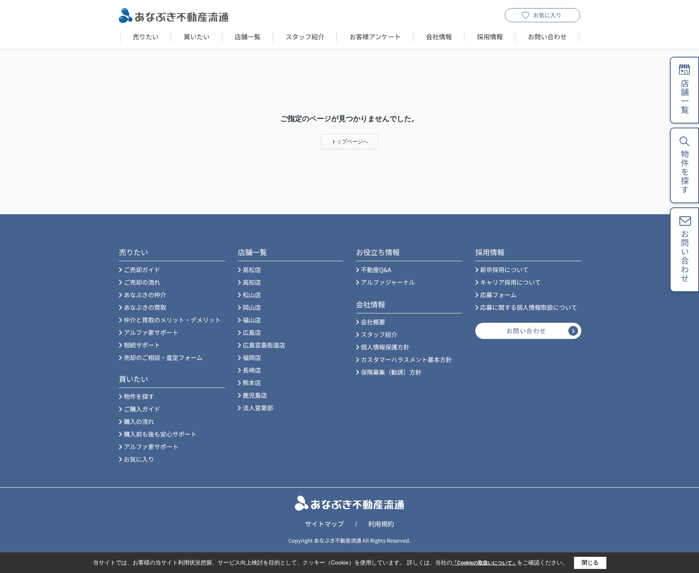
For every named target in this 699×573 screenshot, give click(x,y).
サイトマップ (324, 523)
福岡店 (252, 357)
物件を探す (139, 396)
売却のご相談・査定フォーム (163, 357)
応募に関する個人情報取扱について (528, 307)
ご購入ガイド (142, 409)
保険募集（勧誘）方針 (391, 372)
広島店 (252, 332)
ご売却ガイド (142, 269)
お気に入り (547, 15)
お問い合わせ (547, 36)
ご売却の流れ (142, 282)
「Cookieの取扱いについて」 (484, 563)
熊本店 (252, 382)
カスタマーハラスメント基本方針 (406, 359)
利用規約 (381, 523)
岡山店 (252, 307)
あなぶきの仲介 (145, 294)
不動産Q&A (376, 269)
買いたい (197, 36)
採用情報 (490, 36)
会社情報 (439, 36)
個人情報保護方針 (385, 347)
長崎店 (252, 370)
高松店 (252, 269)
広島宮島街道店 (264, 345)
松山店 (252, 294)
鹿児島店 (255, 395)
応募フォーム (498, 294)
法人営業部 (258, 407)
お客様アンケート (375, 36)
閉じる (590, 562)
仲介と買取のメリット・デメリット (172, 319)
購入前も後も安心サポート (160, 434)
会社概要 (373, 321)
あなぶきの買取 (145, 307)
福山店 (252, 319)
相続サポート (142, 345)
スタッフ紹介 (305, 36)
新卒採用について (504, 269)
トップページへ (349, 141)
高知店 (252, 282)
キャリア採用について (510, 282)
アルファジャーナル (388, 282)
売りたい (146, 36)
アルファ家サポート (151, 332)
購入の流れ (139, 421)
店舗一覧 (248, 36)
